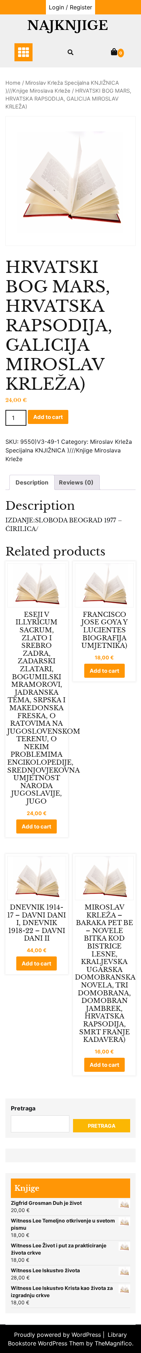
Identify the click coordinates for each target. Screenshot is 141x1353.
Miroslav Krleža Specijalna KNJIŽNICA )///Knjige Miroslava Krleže (68, 450)
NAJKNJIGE (67, 25)
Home (13, 83)
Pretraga (23, 1108)
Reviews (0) (76, 482)
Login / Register (70, 7)
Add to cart (48, 417)
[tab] (32, 482)
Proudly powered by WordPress (58, 1334)
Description (32, 482)
